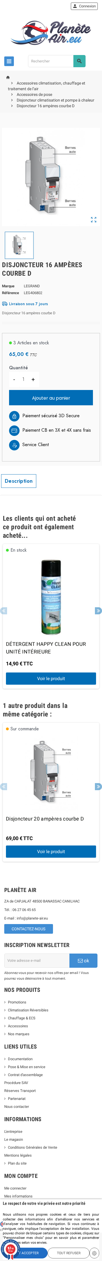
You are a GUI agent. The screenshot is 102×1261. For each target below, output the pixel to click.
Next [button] (98, 610)
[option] (51, 616)
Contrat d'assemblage (25, 1075)
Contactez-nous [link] (28, 929)
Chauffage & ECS (21, 1018)
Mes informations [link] (18, 1196)
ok (86, 960)
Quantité (18, 367)
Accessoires (18, 1026)
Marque (8, 286)
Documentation (20, 1059)
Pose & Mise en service (26, 1067)
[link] (84, 6)
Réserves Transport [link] (20, 1091)
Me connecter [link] (15, 1188)
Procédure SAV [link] (16, 1083)
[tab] (18, 481)
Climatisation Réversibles (28, 1010)
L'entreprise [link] (13, 1131)
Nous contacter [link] (16, 1106)
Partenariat (17, 1098)
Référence (10, 293)
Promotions (17, 1002)
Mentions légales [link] (18, 1155)
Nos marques (18, 1034)
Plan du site (17, 1163)
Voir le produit (51, 678)
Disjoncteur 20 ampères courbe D (45, 819)
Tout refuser (68, 1253)
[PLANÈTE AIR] (51, 33)
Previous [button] (3, 610)
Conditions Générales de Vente (32, 1147)
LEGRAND (32, 286)
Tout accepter (25, 1253)
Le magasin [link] (13, 1139)
